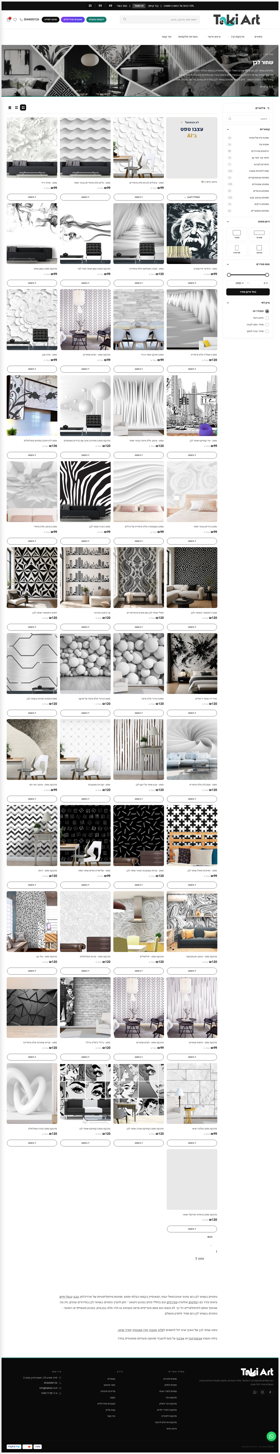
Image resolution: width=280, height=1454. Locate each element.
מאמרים (111, 1379)
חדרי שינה (124, 1330)
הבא (209, 1237)
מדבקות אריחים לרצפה (166, 1422)
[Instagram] (262, 1392)
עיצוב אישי (214, 37)
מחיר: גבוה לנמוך (255, 331)
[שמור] (118, 122)
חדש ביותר (258, 318)
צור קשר (166, 37)
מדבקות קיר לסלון (168, 1403)
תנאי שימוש (109, 1385)
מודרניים (187, 75)
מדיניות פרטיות (108, 1391)
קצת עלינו (110, 1410)
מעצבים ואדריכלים (73, 19)
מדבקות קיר (237, 37)
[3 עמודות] (16, 107)
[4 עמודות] (23, 107)
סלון (160, 1330)
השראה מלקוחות (188, 37)
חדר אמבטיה (140, 1330)
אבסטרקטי (195, 1338)
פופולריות (258, 311)
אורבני (180, 1338)
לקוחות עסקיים (96, 19)
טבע (240, 75)
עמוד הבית (268, 54)
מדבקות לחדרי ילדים (167, 1410)
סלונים (205, 75)
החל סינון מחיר (248, 292)
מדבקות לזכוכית (169, 1416)
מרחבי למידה (50, 19)
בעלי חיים (232, 75)
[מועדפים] (15, 20)
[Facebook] (270, 1392)
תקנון (112, 1397)
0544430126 (31, 20)
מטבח (153, 1330)
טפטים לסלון (171, 1385)
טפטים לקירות (170, 1379)
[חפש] (124, 19)
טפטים (258, 37)
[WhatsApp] (255, 1392)
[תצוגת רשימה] (10, 107)
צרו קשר (111, 1416)
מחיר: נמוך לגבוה (255, 324)
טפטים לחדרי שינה (168, 1391)
